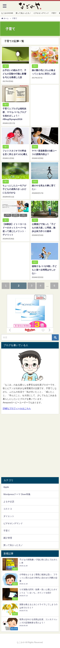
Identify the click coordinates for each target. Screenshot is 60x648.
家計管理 (7, 538)
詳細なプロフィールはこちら (17, 408)
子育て (53, 13)
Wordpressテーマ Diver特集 (16, 494)
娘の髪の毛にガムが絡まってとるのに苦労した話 (44, 72)
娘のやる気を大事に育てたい (44, 187)
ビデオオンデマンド (41, 13)
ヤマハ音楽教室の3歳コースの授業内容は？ (44, 152)
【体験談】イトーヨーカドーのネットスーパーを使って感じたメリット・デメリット (14, 229)
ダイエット (8, 516)
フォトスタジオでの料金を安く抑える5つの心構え (15, 152)
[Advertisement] (30, 445)
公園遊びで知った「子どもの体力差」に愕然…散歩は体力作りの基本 (44, 227)
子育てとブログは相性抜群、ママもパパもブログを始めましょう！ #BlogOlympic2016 (14, 113)
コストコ (7, 509)
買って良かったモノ (23, 13)
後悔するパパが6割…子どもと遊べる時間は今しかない (44, 269)
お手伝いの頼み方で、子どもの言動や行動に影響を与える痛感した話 (14, 73)
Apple (6, 487)
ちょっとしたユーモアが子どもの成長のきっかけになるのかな (14, 189)
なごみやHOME (7, 13)
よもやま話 (8, 501)
